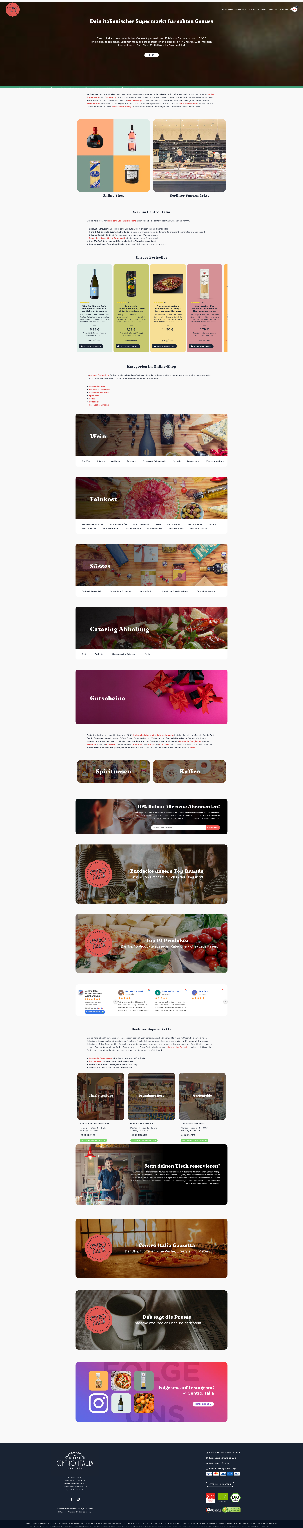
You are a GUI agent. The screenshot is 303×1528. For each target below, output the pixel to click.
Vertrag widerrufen (267, 1526)
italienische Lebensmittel (144, 737)
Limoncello (164, 747)
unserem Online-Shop (99, 378)
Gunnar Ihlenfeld (169, 994)
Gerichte (99, 656)
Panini (147, 656)
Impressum (44, 1526)
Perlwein (176, 464)
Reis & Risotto (174, 527)
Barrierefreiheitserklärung (72, 1526)
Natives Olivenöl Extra (92, 527)
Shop (151, 57)
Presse (212, 1526)
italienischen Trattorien (178, 1049)
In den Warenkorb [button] (98, 349)
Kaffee (92, 401)
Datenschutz (94, 1526)
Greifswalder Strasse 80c (141, 1126)
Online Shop (113, 198)
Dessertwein (193, 464)
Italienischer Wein (97, 389)
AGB (54, 1526)
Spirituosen (94, 398)
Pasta (158, 527)
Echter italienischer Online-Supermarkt (107, 240)
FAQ (28, 1526)
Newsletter (188, 1526)
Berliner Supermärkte (189, 198)
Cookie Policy (132, 1526)
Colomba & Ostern (206, 594)
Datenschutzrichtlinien (210, 821)
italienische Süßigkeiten (190, 744)
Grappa (150, 747)
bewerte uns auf (93, 1014)
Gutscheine (201, 1526)
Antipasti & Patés (111, 531)
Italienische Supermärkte (100, 1061)
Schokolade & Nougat (120, 594)
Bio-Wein (86, 464)
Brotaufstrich (146, 594)
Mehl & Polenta (194, 527)
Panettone (91, 747)
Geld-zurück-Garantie (152, 1526)
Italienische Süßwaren (99, 395)
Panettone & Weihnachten (175, 594)
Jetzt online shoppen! (220, 1486)
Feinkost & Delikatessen (100, 392)
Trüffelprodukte (154, 531)
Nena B (202, 994)
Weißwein (115, 464)
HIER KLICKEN (203, 1406)
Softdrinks (94, 404)
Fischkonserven (133, 531)
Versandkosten (172, 1526)
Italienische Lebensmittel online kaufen (236, 1526)
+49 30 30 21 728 (76, 1492)
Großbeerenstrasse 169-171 (193, 1126)
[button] (294, 9)
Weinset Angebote (215, 464)
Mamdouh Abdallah (134, 994)
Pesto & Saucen (89, 531)
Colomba (110, 747)
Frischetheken (95, 1064)
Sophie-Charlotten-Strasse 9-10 (94, 1126)
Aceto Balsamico (141, 527)
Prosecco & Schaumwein (154, 464)
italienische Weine (165, 737)
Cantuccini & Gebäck (91, 594)
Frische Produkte (198, 531)
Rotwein (100, 464)
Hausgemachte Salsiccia (123, 656)
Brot (84, 656)
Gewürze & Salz (176, 531)
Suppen (212, 527)
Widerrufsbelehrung (113, 1526)
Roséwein (131, 464)
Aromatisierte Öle (118, 527)
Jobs (35, 1526)
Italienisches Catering (99, 407)
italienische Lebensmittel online (121, 223)
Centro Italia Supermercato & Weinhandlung (93, 996)
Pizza (192, 750)
